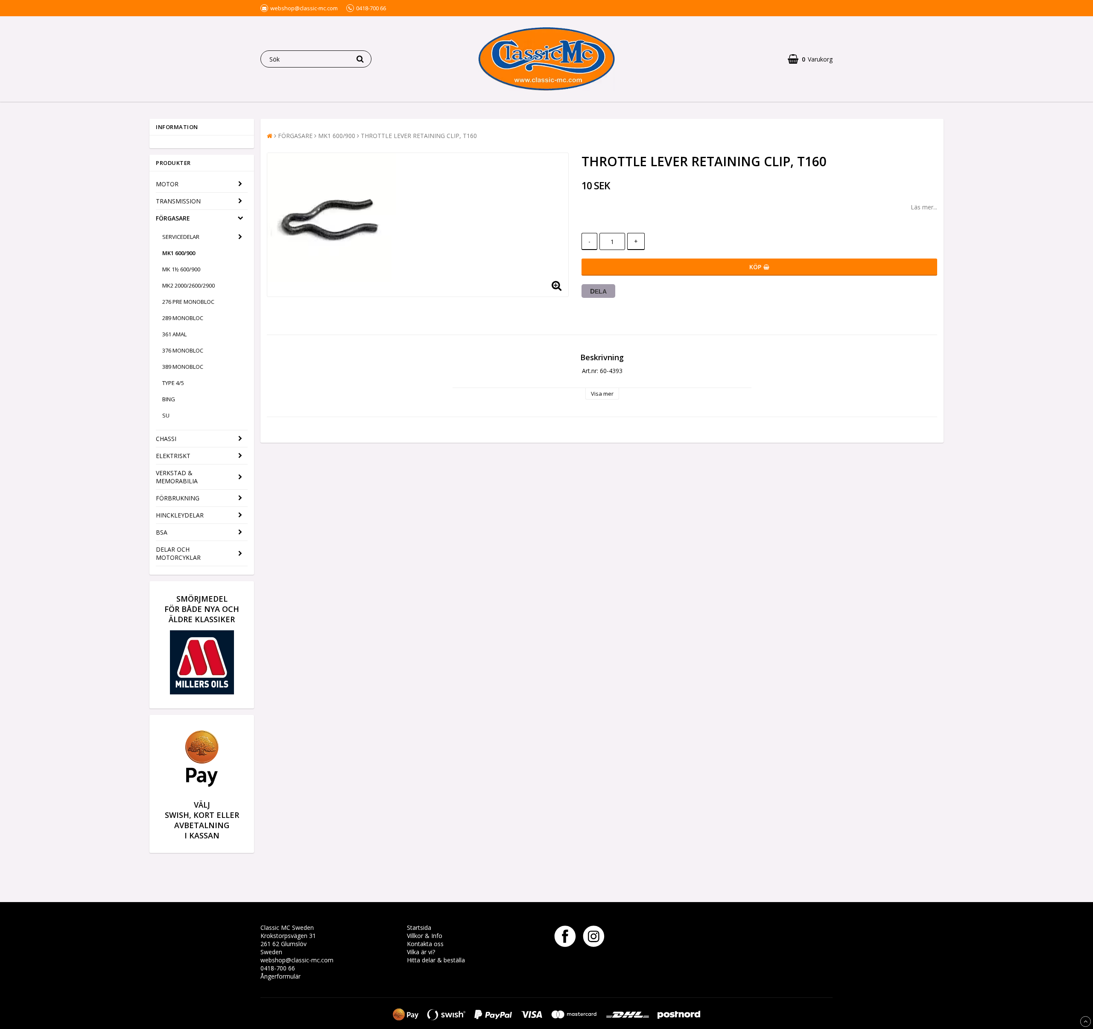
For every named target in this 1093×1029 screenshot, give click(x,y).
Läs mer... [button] (924, 207)
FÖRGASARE (173, 218)
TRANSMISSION (178, 201)
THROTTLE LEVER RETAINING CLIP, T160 (419, 136)
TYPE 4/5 (173, 383)
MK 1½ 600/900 (181, 269)
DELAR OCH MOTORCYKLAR (178, 553)
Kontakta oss (425, 944)
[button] (810, 59)
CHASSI (166, 439)
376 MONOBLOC (182, 350)
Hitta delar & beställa (436, 960)
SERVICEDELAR (180, 237)
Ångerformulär (280, 976)
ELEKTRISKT (173, 456)
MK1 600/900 (178, 253)
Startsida (419, 927)
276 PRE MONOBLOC (188, 302)
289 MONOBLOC (182, 318)
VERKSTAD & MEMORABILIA (177, 477)
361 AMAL (174, 334)
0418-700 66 (277, 968)
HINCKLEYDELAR (180, 515)
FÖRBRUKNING (177, 498)
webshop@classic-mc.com (296, 960)
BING (168, 399)
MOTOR (167, 184)
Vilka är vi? (421, 952)
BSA (161, 532)
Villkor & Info (424, 936)
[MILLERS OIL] (202, 692)
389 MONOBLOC (182, 366)
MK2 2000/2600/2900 (188, 285)
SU (166, 415)
